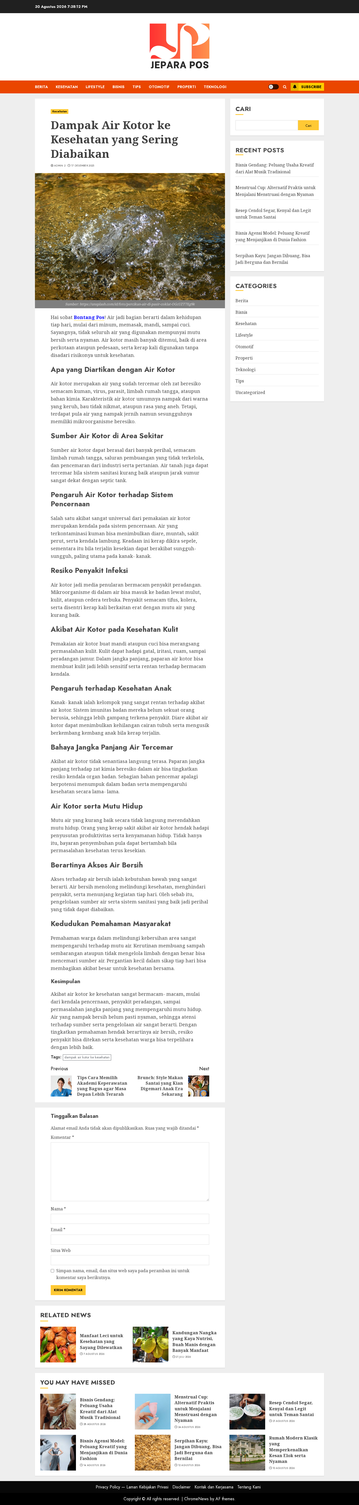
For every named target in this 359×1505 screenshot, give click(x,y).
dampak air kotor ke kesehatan (87, 1057)
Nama (58, 1209)
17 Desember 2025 (82, 166)
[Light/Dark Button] (273, 86)
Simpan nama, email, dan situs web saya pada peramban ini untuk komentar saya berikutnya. (122, 1274)
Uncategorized (250, 392)
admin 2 (59, 166)
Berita (41, 86)
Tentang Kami (249, 1487)
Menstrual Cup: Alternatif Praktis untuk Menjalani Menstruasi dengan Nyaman (196, 1408)
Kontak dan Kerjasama (213, 1487)
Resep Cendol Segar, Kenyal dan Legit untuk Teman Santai (291, 1408)
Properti (186, 86)
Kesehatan (67, 86)
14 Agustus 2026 (95, 1465)
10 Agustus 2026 (284, 1468)
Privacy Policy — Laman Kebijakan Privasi (132, 1487)
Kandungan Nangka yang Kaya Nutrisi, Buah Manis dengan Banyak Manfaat (194, 1341)
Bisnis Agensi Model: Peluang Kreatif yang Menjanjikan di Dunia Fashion (272, 236)
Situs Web (61, 1250)
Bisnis (118, 86)
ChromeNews (196, 1499)
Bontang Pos (89, 317)
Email (58, 1230)
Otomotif (159, 86)
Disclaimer (181, 1487)
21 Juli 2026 (183, 1357)
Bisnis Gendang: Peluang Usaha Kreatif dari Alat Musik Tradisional (100, 1408)
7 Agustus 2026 (94, 1354)
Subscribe (311, 86)
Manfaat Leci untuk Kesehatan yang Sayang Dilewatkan (101, 1341)
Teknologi (215, 86)
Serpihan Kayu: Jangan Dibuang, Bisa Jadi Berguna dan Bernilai (198, 1449)
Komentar (62, 1137)
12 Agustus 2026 (189, 1465)
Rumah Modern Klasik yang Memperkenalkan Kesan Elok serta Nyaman (293, 1449)
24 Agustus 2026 (189, 1427)
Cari (243, 108)
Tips (136, 86)
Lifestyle (95, 86)
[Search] (284, 87)
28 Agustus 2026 (95, 1424)
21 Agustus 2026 (284, 1421)
